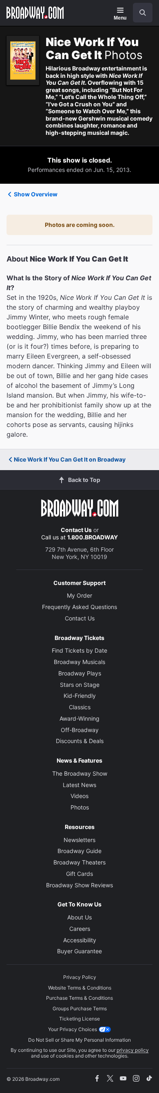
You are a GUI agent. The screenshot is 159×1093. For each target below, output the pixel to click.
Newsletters (79, 839)
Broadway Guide (79, 850)
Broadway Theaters (79, 862)
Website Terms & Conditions (79, 988)
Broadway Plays (79, 673)
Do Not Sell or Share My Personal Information (79, 1040)
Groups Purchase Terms (80, 1008)
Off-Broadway (80, 729)
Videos (79, 795)
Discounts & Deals (80, 740)
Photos (80, 807)
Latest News (79, 784)
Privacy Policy (79, 977)
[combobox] (139, 12)
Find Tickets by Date (79, 650)
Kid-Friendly (80, 695)
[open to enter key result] (142, 12)
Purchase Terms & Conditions (79, 998)
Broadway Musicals (79, 661)
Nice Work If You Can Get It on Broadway (70, 459)
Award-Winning (79, 718)
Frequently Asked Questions (79, 606)
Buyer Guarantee (79, 951)
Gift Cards (79, 873)
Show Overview (35, 194)
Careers (79, 928)
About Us (79, 917)
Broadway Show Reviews (79, 885)
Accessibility (79, 940)
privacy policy (133, 1050)
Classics (80, 707)
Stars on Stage (79, 684)
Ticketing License (79, 1019)
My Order (79, 595)
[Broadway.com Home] (35, 13)
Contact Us (76, 529)
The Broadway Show (79, 773)
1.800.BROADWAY (92, 537)
